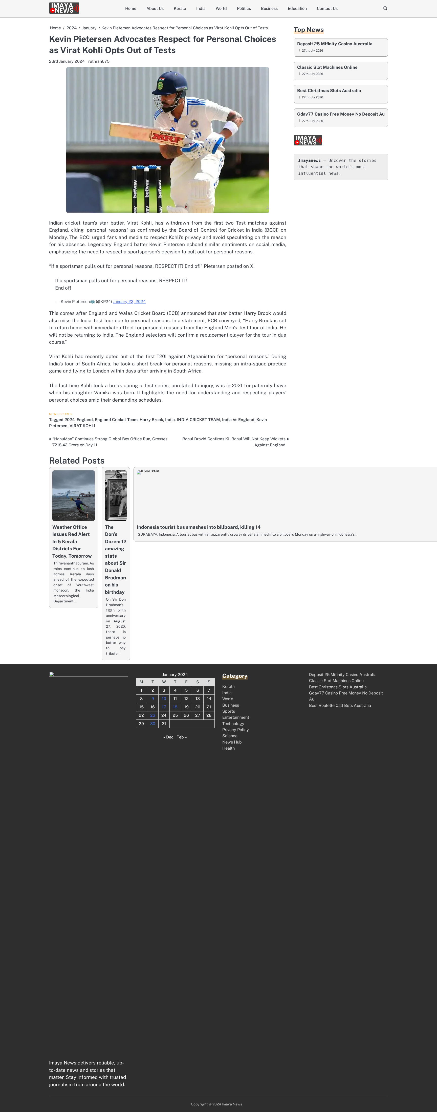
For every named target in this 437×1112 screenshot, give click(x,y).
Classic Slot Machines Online (327, 67)
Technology (233, 723)
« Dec (168, 737)
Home (130, 8)
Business (269, 8)
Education (297, 8)
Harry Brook (151, 419)
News (53, 414)
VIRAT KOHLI (82, 425)
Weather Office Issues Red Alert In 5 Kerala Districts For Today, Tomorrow (72, 541)
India (201, 8)
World (221, 8)
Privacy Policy (235, 729)
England (85, 419)
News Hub (232, 742)
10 (164, 698)
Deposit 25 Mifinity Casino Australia (335, 43)
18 (175, 707)
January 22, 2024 (129, 301)
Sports (65, 414)
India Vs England (238, 419)
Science (229, 735)
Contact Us (327, 8)
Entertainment (235, 717)
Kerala (180, 8)
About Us (155, 8)
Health (228, 748)
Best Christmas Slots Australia (329, 90)
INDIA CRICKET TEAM (198, 419)
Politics (244, 8)
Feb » (182, 737)
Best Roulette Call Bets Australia (340, 705)
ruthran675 (99, 61)
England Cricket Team (116, 419)
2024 (69, 419)
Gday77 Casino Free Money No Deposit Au (341, 114)
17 (164, 707)
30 (152, 723)
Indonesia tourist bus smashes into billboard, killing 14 (198, 527)
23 (152, 715)
